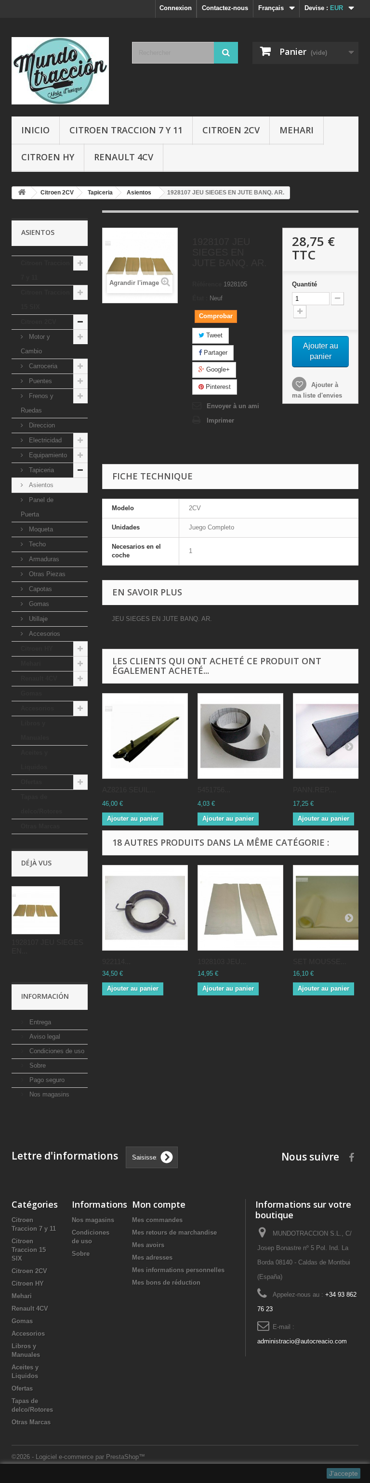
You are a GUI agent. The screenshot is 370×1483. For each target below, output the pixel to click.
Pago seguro (46, 1079)
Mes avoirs (148, 1245)
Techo (36, 544)
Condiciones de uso (55, 1051)
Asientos (40, 485)
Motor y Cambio (35, 344)
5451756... (214, 790)
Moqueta (40, 529)
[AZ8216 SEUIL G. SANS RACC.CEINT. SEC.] (145, 736)
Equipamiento (47, 455)
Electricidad (44, 440)
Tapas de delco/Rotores (41, 804)
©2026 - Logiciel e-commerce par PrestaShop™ (78, 1456)
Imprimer (220, 420)
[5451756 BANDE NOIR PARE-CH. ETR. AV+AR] (240, 736)
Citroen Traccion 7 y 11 (126, 130)
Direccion (41, 425)
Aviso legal (43, 1036)
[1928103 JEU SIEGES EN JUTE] (240, 908)
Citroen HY (47, 157)
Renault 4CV (123, 157)
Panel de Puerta (37, 507)
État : (200, 298)
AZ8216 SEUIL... (128, 790)
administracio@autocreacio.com (302, 1341)
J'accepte (343, 1473)
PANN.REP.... (314, 790)
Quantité (304, 284)
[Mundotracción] (65, 70)
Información (45, 996)
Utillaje (37, 618)
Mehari (296, 130)
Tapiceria (40, 470)
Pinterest (217, 386)
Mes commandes (157, 1220)
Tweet (213, 335)
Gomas (38, 603)
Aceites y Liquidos (34, 760)
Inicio (35, 130)
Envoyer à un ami (233, 406)
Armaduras (43, 559)
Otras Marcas (40, 826)
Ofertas (31, 782)
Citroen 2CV (231, 130)
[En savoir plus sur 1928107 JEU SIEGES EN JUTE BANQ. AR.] (36, 910)
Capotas (39, 589)
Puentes (39, 381)
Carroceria (42, 366)
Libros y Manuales (35, 730)
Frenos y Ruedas (37, 403)
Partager (214, 352)
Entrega (39, 1022)
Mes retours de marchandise (174, 1232)
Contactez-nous (225, 8)
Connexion (175, 8)
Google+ (217, 369)
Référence (207, 284)
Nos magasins (48, 1094)
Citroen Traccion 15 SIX (45, 299)
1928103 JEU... (222, 961)
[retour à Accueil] (22, 193)
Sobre (36, 1065)
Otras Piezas (46, 574)
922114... (116, 961)
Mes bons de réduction (166, 1282)
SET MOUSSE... (319, 961)
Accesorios (43, 633)
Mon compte (158, 1204)
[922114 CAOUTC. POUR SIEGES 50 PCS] (145, 908)
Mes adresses (152, 1257)
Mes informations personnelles (178, 1270)
